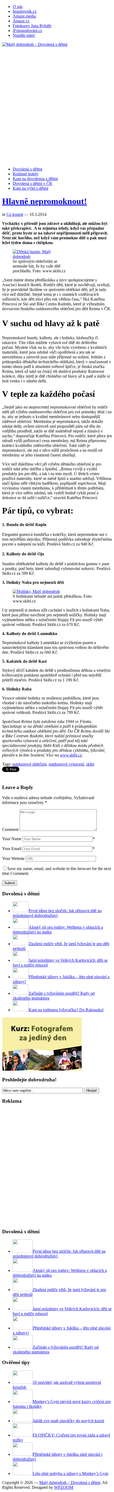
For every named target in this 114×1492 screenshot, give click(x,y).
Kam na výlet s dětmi (30, 188)
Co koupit (14, 214)
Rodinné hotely (25, 174)
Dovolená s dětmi (27, 169)
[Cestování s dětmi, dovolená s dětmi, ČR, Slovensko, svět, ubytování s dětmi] (34, 44)
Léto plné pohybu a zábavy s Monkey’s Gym (70, 1473)
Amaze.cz (21, 21)
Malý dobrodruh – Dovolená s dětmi (69, 1482)
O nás (18, 6)
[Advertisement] (57, 104)
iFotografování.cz (27, 30)
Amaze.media (24, 16)
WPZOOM (63, 1487)
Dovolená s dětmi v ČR (32, 183)
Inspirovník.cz (25, 11)
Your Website (13, 858)
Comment (10, 829)
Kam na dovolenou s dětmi (35, 178)
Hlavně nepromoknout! (44, 201)
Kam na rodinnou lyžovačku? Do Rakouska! (66, 1010)
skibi (90, 764)
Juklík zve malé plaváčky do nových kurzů (68, 1420)
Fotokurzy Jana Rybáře (32, 25)
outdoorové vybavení (66, 764)
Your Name (11, 838)
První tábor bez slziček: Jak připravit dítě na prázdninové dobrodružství (57, 913)
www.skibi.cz (71, 755)
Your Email (11, 848)
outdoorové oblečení (29, 764)
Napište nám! (24, 35)
